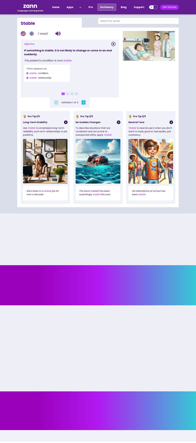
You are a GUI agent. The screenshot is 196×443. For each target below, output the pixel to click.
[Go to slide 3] (72, 94)
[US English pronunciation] (23, 33)
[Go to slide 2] (67, 94)
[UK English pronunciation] (31, 33)
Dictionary (107, 7)
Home (55, 7)
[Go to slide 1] (63, 94)
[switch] (153, 7)
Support (139, 7)
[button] (58, 33)
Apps (70, 7)
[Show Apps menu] (80, 7)
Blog (124, 7)
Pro (91, 7)
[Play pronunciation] (113, 44)
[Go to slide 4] (76, 94)
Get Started (169, 7)
